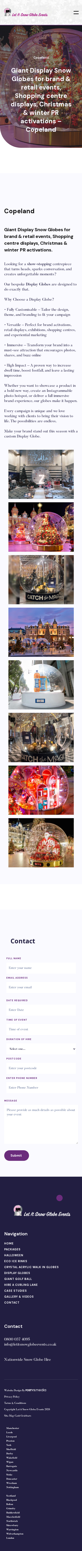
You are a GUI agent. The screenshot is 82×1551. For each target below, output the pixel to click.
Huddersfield (13, 1513)
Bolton (9, 1504)
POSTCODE (13, 1058)
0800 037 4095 (17, 1340)
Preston (10, 1441)
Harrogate (11, 1466)
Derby (9, 1454)
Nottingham (12, 1487)
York (8, 1445)
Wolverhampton (14, 1534)
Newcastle (12, 1471)
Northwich (12, 1521)
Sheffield (11, 1449)
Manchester (12, 1428)
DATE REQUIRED (17, 1000)
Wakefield (11, 1458)
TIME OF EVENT (16, 1019)
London (10, 1538)
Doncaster (11, 1479)
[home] (25, 12)
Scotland (11, 1496)
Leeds (9, 1432)
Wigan (9, 1462)
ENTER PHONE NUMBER (21, 1078)
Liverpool (11, 1437)
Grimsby (10, 1509)
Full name (13, 958)
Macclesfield (13, 1517)
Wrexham (11, 1483)
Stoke (9, 1475)
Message (10, 1100)
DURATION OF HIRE (19, 1039)
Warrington (12, 1530)
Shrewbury (12, 1525)
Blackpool (11, 1500)
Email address (17, 977)
